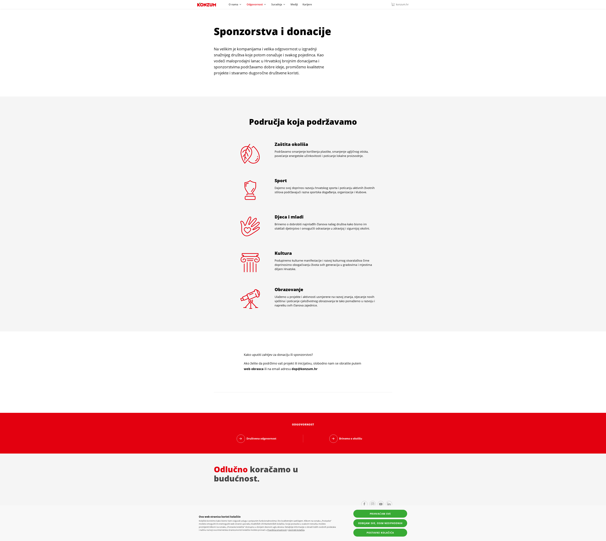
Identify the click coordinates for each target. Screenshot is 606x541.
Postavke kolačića (380, 532)
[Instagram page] (372, 504)
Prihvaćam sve (380, 513)
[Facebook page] (364, 504)
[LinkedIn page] (389, 504)
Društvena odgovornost (261, 438)
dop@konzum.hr (305, 369)
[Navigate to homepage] (206, 4)
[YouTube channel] (381, 504)
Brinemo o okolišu (350, 438)
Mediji (294, 4)
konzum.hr (402, 4)
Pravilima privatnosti (277, 530)
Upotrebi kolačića (296, 530)
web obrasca (254, 369)
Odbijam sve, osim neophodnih (380, 523)
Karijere (307, 4)
